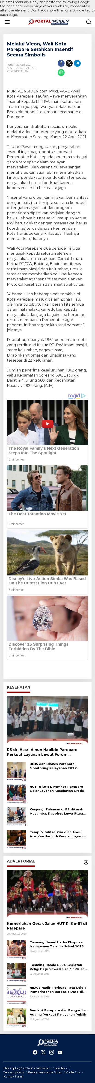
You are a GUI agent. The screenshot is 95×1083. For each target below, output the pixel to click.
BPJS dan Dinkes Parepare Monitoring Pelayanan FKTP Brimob (53, 766)
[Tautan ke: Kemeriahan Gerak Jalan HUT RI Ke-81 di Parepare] (47, 894)
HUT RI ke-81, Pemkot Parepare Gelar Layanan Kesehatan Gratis (57, 789)
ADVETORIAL (15, 68)
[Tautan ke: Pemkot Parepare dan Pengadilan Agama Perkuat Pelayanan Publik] (16, 1017)
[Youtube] (60, 1052)
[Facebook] (35, 1052)
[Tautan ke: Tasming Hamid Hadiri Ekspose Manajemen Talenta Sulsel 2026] (16, 949)
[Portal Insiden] (48, 22)
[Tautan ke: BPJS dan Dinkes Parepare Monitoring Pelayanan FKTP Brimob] (16, 771)
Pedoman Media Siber (45, 1072)
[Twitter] (43, 1052)
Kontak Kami (13, 1076)
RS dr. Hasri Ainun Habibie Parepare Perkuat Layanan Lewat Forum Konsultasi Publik (42, 752)
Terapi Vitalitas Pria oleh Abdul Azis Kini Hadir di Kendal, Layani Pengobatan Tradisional (56, 834)
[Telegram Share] (77, 63)
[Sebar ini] (61, 63)
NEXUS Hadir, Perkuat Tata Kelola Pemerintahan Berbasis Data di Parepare (58, 990)
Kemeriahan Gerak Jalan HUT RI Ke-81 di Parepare (47, 926)
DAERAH (30, 68)
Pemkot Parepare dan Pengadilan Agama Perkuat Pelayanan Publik (58, 1012)
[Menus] (7, 22)
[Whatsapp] (61, 72)
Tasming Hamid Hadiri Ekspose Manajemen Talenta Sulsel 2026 (57, 944)
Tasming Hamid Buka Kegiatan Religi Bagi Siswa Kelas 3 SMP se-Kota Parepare (58, 967)
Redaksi (62, 1068)
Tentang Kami (13, 1072)
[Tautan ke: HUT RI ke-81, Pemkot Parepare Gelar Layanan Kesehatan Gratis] (16, 794)
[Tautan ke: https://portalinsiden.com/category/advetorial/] (86, 862)
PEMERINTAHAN (17, 71)
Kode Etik (73, 1072)
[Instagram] (52, 1052)
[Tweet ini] (69, 63)
